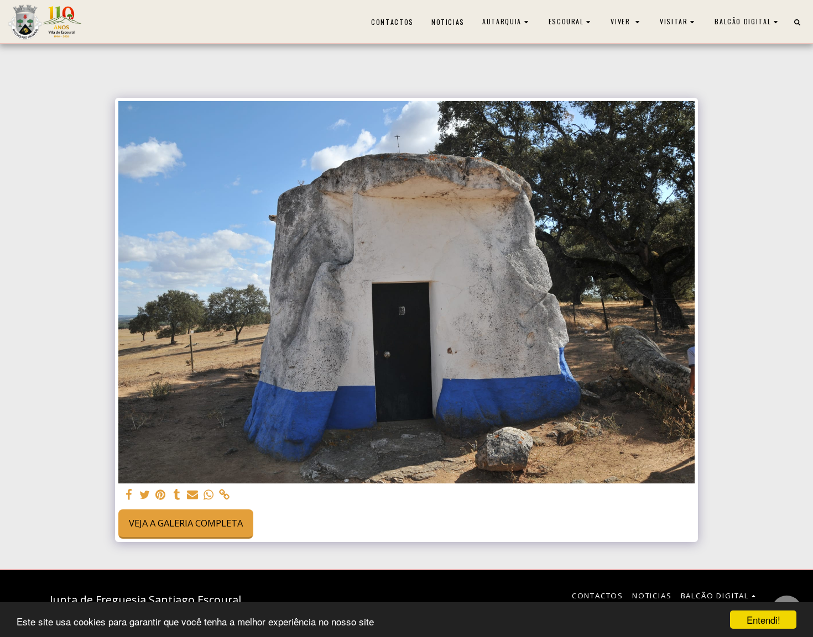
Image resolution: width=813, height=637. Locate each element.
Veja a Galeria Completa (186, 523)
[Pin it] (160, 495)
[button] (506, 22)
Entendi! (763, 620)
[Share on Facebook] (128, 495)
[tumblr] (177, 495)
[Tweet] (144, 495)
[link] (225, 495)
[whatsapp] (209, 495)
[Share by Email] (193, 495)
